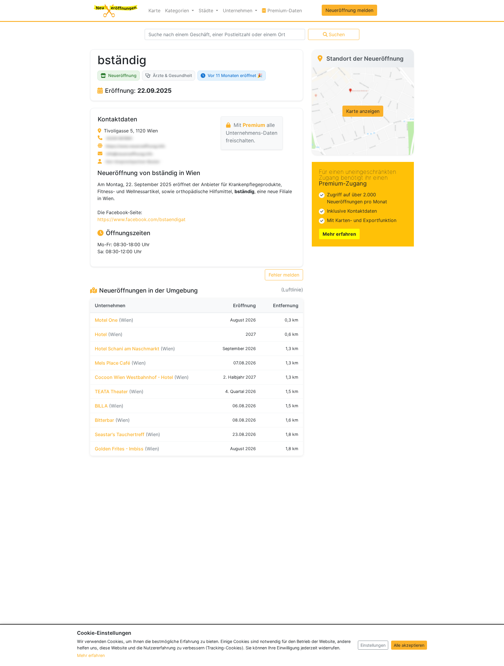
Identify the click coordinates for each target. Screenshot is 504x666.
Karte (154, 10)
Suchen (337, 34)
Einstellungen (373, 645)
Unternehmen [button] (238, 10)
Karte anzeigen (362, 111)
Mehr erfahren (339, 234)
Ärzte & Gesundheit (172, 75)
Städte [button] (207, 10)
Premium (254, 125)
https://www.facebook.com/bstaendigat (141, 219)
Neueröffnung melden (349, 10)
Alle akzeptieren (409, 645)
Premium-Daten (285, 10)
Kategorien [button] (177, 10)
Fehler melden (284, 275)
